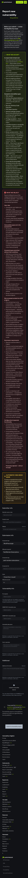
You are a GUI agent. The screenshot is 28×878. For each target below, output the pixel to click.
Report (4, 791)
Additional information (13, 665)
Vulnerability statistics (8, 831)
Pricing (4, 738)
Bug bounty (5, 782)
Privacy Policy (6, 866)
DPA (4, 863)
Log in (4, 759)
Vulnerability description (7, 624)
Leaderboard (5, 784)
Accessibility (6, 869)
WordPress (5, 809)
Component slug (5, 557)
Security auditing (6, 772)
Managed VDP (7, 765)
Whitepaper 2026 (7, 822)
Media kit (4, 846)
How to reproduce (6, 642)
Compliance (6, 839)
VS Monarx (5, 747)
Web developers (6, 802)
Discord (4, 794)
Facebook (5, 851)
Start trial (19, 2)
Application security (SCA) (9, 740)
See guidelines (14, 18)
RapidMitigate (7, 742)
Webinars (5, 828)
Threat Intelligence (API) (8, 745)
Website (14, 526)
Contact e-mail (5, 519)
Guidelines (5, 787)
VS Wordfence (6, 752)
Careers (4, 841)
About (4, 837)
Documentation (6, 754)
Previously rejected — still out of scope (14, 466)
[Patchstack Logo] (7, 2)
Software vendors (7, 806)
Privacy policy (18, 709)
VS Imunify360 (6, 750)
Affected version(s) (6, 579)
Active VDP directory (9, 767)
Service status (6, 757)
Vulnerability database (8, 819)
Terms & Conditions (7, 873)
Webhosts (6, 804)
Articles (4, 824)
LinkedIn (4, 848)
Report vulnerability (7, 769)
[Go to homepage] (14, 857)
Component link (5, 566)
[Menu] (25, 2)
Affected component (6, 549)
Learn (4, 789)
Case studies (6, 826)
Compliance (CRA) (8, 774)
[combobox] (14, 543)
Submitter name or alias (7, 512)
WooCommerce (6, 811)
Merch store (5, 843)
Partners (4, 817)
